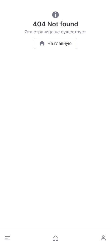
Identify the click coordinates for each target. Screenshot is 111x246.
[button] (7, 238)
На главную (59, 43)
